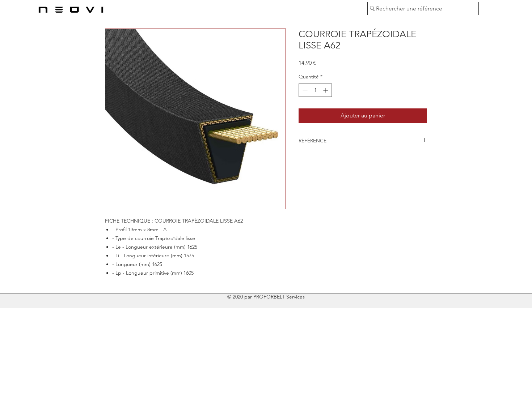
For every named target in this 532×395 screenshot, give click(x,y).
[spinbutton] (315, 90)
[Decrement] (304, 90)
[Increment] (326, 90)
